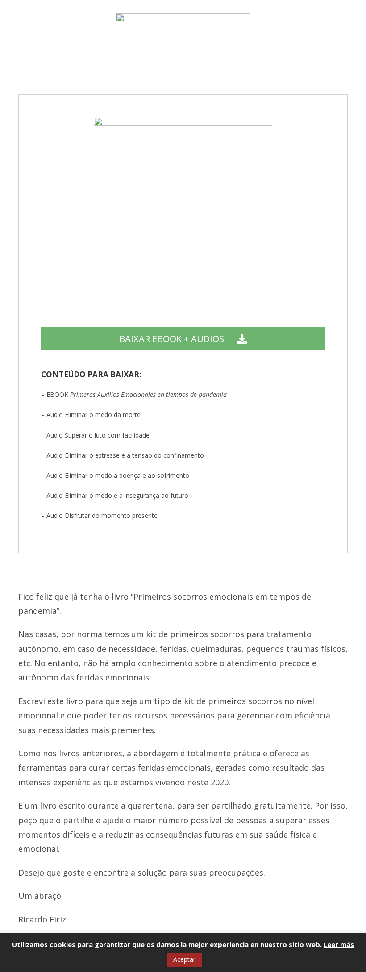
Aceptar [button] (184, 959)
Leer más (339, 944)
